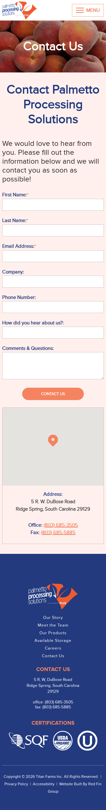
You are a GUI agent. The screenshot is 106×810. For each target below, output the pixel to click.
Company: (13, 272)
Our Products (53, 632)
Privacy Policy (16, 784)
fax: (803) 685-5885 (53, 707)
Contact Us (53, 655)
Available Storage (53, 640)
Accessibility (44, 784)
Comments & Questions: (28, 348)
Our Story (53, 617)
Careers (53, 648)
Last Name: (14, 221)
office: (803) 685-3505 (53, 702)
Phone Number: (19, 297)
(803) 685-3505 (61, 525)
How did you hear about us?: (33, 323)
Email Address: (18, 246)
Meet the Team (53, 625)
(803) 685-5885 (58, 533)
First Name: (14, 195)
